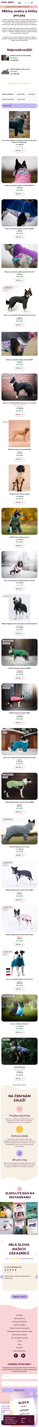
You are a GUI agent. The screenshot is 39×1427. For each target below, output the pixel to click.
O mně (19, 1341)
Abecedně (21, 99)
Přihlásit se (19, 1390)
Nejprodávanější (8, 99)
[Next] (37, 1277)
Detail (18, 150)
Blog (19, 1344)
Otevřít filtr (7, 106)
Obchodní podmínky (19, 1335)
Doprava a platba (19, 1325)
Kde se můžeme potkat (19, 1338)
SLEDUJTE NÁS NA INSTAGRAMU (20, 1195)
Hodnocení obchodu (19, 1321)
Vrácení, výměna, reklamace (19, 1328)
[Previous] (2, 1277)
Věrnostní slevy (19, 1318)
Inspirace (19, 1347)
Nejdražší (31, 94)
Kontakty (19, 1315)
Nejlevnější (21, 94)
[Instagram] (23, 1356)
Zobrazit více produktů (19, 83)
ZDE (3, 1412)
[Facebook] (16, 1356)
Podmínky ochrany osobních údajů (19, 1331)
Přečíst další (19, 1297)
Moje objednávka (19, 1351)
